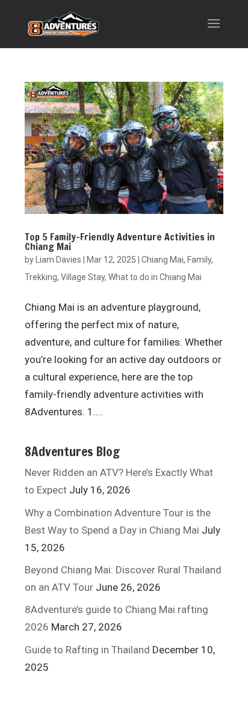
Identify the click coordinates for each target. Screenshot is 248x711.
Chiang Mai (162, 259)
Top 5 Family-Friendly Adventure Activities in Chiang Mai (120, 241)
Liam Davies (58, 259)
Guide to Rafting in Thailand (87, 650)
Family (199, 259)
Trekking (41, 277)
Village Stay (83, 277)
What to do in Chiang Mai (155, 277)
